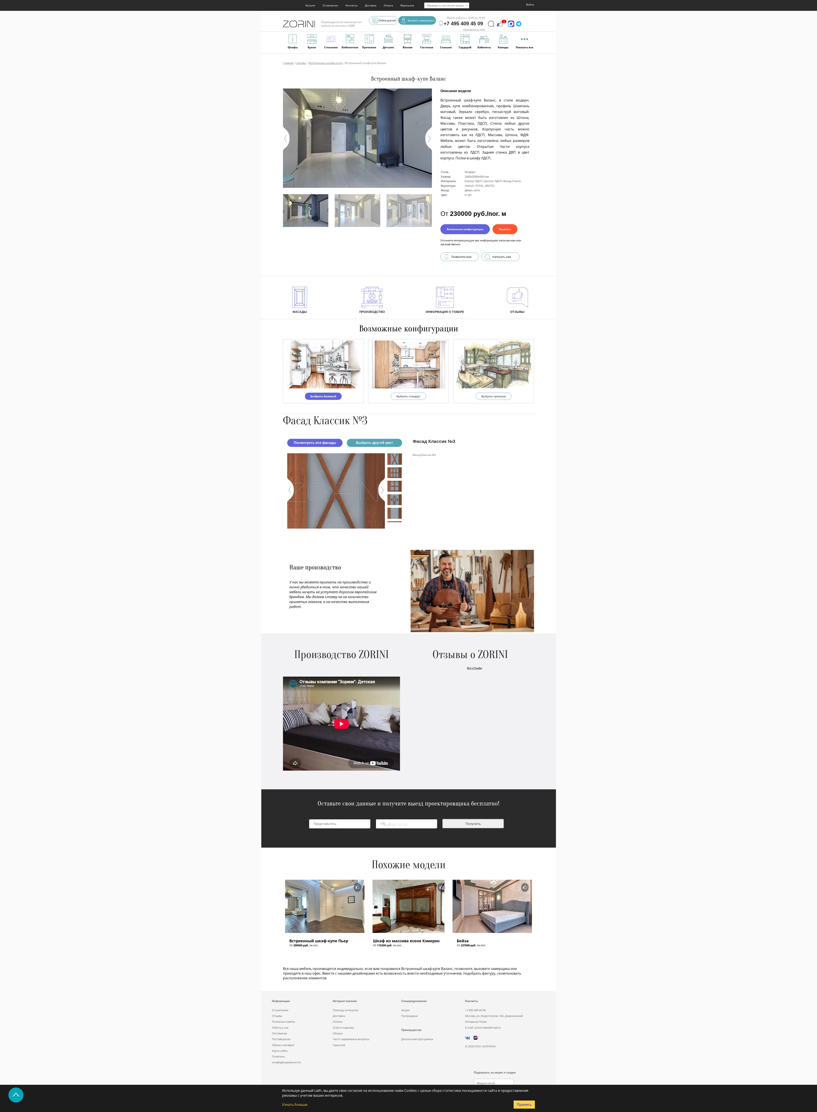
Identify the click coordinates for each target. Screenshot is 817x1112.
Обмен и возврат (283, 1045)
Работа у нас (280, 1027)
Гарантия (339, 1045)
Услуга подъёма (343, 1027)
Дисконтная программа (417, 1039)
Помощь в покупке (345, 1010)
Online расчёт (387, 20)
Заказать (505, 229)
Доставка (370, 5)
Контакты (351, 5)
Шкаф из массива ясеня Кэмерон (406, 940)
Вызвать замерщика (421, 20)
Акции (405, 1010)
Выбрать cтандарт (408, 396)
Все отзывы (474, 668)
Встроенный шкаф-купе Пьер (318, 940)
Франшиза (407, 5)
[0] (500, 26)
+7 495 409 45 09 (475, 1010)
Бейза (463, 940)
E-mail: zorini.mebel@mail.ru (483, 1027)
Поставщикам (281, 1039)
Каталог (310, 5)
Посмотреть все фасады (315, 443)
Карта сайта (279, 1051)
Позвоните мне (461, 257)
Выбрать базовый (323, 396)
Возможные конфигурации (465, 229)
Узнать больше (294, 1104)
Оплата (388, 5)
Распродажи (409, 1016)
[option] (336, 491)
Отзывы (277, 1016)
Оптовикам (279, 1033)
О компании (330, 5)
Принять (524, 1104)
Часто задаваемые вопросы (351, 1039)
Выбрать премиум (493, 396)
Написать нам (501, 257)
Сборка (338, 1033)
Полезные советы (283, 1022)
